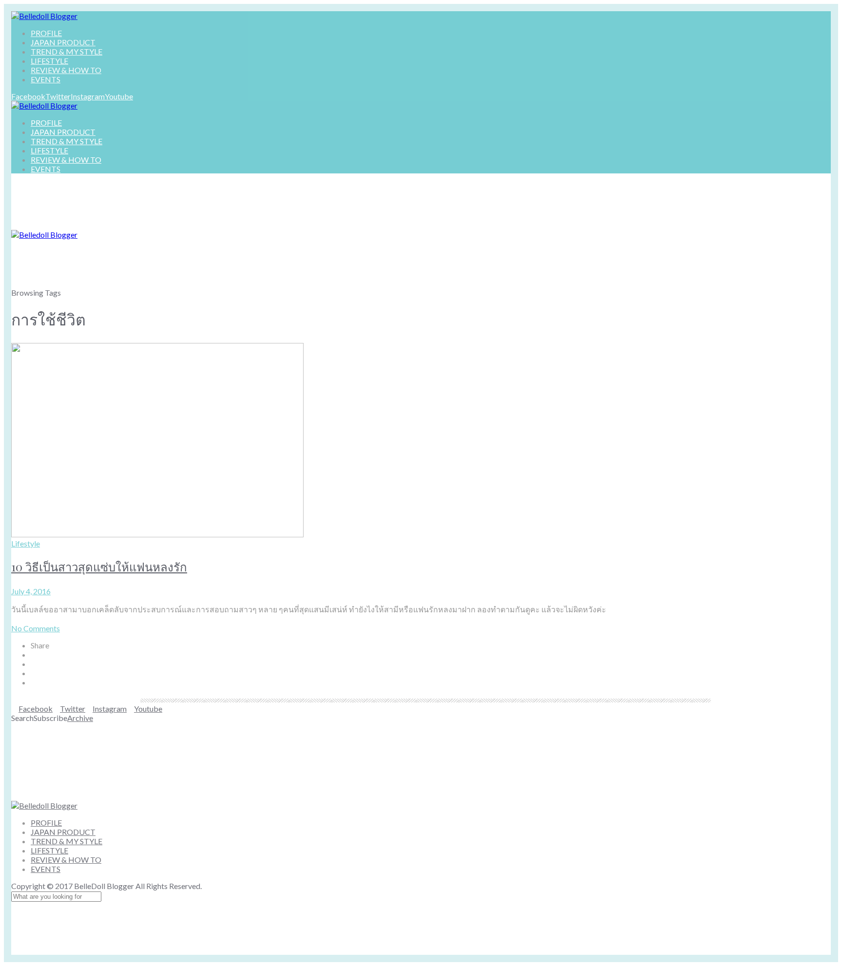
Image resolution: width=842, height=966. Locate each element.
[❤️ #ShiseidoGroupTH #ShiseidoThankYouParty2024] (353, 761)
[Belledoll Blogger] (44, 15)
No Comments (35, 628)
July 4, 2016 (31, 591)
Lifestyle (25, 543)
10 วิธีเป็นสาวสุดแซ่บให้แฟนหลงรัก (99, 566)
